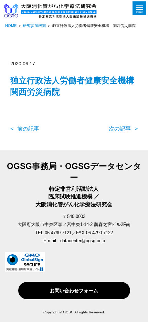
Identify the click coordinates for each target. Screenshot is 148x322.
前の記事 (28, 129)
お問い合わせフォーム (74, 290)
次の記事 (120, 129)
